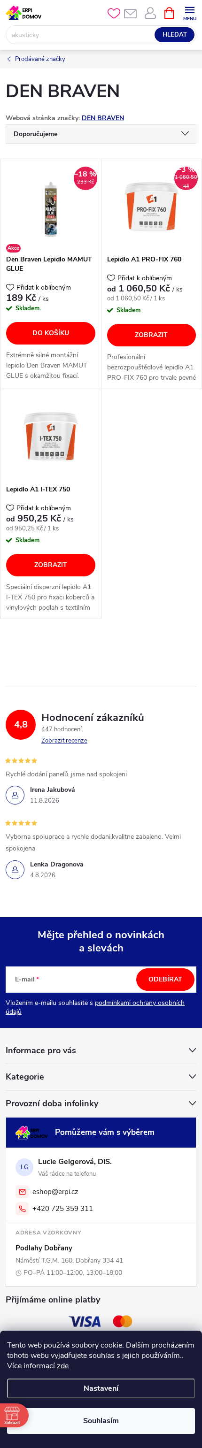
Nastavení (101, 1388)
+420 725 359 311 (62, 1208)
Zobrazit (151, 334)
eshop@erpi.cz (55, 1191)
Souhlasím (101, 1421)
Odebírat (165, 979)
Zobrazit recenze (64, 740)
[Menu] (189, 12)
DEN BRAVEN (103, 118)
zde (63, 1366)
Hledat (175, 35)
